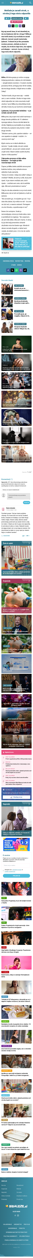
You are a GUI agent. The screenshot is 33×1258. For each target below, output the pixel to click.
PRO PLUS (27, 1224)
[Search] (30, 3)
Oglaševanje (7, 1224)
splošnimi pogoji (16, 869)
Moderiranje (12, 1228)
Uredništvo (18, 1224)
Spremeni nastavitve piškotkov (16, 1232)
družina (27, 261)
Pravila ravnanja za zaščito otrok (16, 1240)
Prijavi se (26, 502)
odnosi (19, 265)
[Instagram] (18, 1215)
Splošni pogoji (24, 1236)
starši (13, 265)
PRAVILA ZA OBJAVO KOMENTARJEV (11, 489)
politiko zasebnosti (10, 871)
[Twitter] (13, 25)
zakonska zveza (8, 261)
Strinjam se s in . (14, 870)
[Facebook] (9, 25)
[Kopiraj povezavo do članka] (23, 25)
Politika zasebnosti (10, 1236)
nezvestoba (19, 261)
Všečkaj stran (17, 797)
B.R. (8, 18)
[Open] (4, 3)
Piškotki (22, 1228)
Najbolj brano (9, 752)
